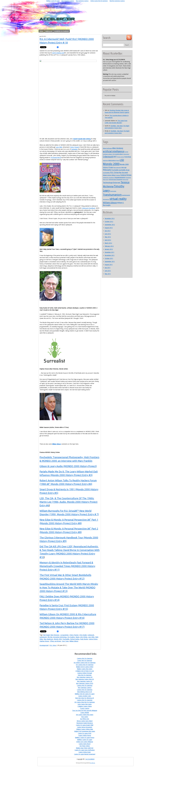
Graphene (105, 160)
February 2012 (109, 246)
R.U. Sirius (53, 645)
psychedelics (106, 172)
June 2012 (108, 234)
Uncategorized (44, 645)
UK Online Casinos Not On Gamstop (84, 662)
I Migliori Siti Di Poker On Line (85, 671)
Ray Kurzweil (123, 172)
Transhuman (113, 191)
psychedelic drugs (124, 170)
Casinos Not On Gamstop (84, 658)
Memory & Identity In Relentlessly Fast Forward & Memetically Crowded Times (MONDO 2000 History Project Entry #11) (67, 566)
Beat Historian (54, 635)
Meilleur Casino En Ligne (84, 739)
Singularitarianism (119, 177)
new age (123, 167)
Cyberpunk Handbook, (88, 208)
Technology (125, 179)
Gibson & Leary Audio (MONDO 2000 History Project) (68, 466)
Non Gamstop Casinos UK (84, 677)
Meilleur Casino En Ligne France (84, 737)
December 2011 (109, 252)
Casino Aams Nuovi (84, 744)
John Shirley (83, 637)
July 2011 (107, 267)
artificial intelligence (113, 151)
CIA (113, 154)
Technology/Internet (111, 183)
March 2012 (108, 243)
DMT (115, 157)
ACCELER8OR (90, 759)
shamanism (106, 177)
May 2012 (108, 237)
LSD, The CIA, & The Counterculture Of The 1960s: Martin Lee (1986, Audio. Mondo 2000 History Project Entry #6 (68, 502)
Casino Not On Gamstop (84, 660)
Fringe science (120, 157)
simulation (111, 177)
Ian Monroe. (92, 762)
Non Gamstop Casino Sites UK (85, 679)
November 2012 (109, 218)
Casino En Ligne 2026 (84, 733)
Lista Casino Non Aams (85, 704)
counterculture (119, 154)
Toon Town (65, 641)
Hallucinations (112, 160)
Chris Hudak (83, 635)
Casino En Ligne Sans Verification (85, 750)
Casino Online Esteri (85, 752)
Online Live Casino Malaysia (84, 742)
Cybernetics (126, 154)
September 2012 (110, 224)
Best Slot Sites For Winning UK (84, 698)
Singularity (128, 177)
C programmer (64, 635)
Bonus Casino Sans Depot (85, 721)
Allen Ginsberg (117, 148)
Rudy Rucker (84, 639)
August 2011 (109, 264)
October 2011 (109, 258)
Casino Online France (84, 735)
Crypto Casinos (84, 708)
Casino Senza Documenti (84, 727)
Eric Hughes (71, 637)
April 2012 (108, 240)
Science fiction (93, 639)
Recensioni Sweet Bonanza (84, 723)
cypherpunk (43, 637)
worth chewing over (58, 53)
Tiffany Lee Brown (55, 641)
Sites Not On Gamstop (84, 675)
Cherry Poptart (74, 147)
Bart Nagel (46, 635)
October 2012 (109, 221)
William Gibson (56, 444)
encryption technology (60, 637)
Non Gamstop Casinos (84, 687)
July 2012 (107, 231)
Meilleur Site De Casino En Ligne (84, 694)
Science (118, 175)
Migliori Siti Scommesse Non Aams (84, 731)
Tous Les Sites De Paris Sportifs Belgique (84, 710)
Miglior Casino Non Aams (84, 669)
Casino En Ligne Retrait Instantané (84, 754)
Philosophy (107, 170)
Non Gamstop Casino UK (84, 681)
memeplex (74, 149)
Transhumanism (112, 194)
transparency (106, 199)
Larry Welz (59, 147)
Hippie (77, 637)
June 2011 (108, 271)
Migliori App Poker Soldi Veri (84, 748)
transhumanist (126, 195)
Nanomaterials (117, 167)
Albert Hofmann (107, 148)
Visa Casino (84, 717)
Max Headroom (48, 639)
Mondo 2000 (58, 639)
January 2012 (109, 249)
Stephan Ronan (44, 641)
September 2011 (110, 261)
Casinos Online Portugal (84, 673)
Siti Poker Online (85, 746)
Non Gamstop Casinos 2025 (84, 683)
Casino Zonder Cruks (84, 696)
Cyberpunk (90, 635)
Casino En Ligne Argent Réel (84, 725)
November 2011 (109, 255)
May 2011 (108, 274)
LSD (122, 160)
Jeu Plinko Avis (84, 719)
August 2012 (109, 228)
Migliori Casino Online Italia (84, 729)
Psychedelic (66, 639)
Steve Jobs (105, 179)
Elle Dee (50, 637)
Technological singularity (115, 179)
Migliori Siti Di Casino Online (84, 667)
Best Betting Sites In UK (84, 692)
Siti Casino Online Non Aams (84, 714)
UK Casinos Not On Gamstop (84, 664)
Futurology (127, 157)
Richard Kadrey (74, 639)
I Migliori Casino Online (85, 706)
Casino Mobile (84, 712)
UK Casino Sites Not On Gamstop (85, 702)
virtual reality (118, 198)
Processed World (56, 157)
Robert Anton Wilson (109, 175)
